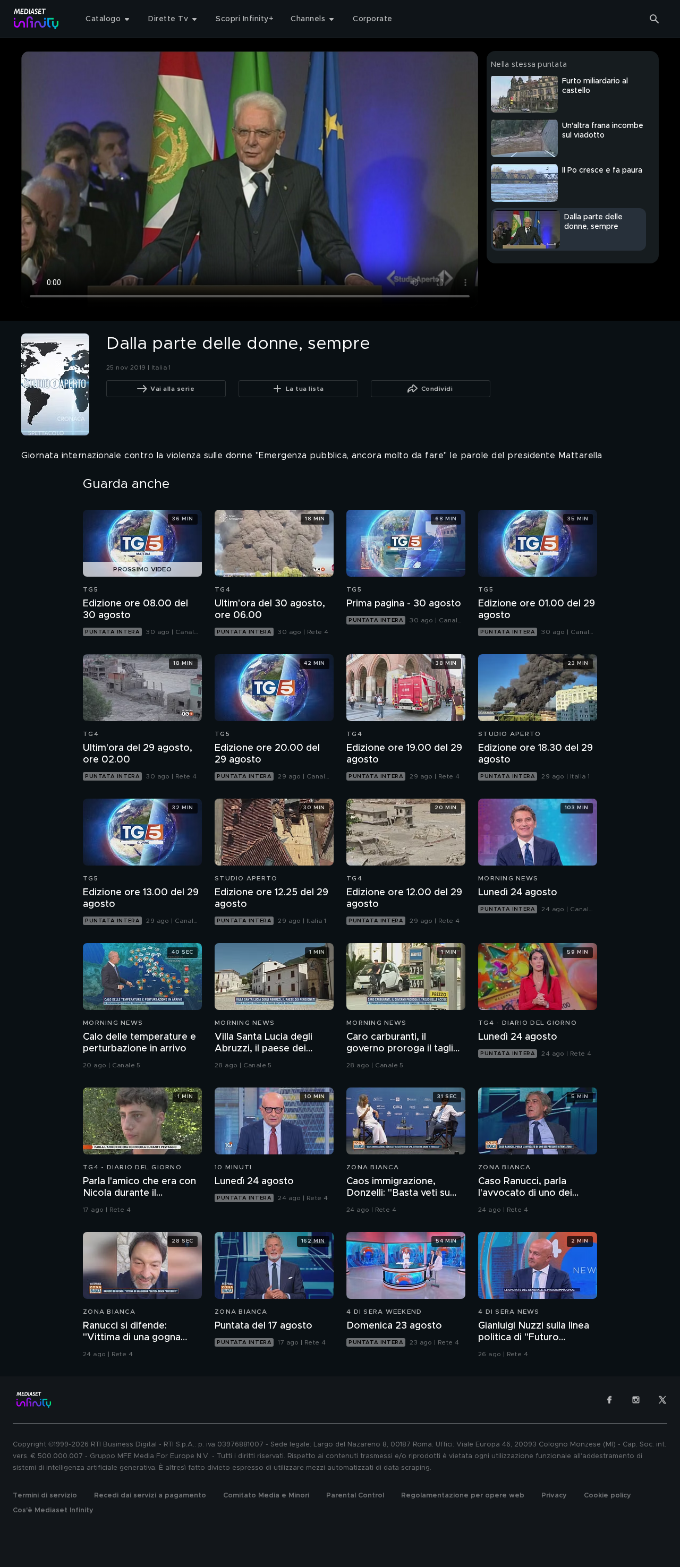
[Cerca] (654, 19)
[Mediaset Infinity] (36, 19)
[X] (662, 1400)
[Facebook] (609, 1400)
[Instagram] (636, 1400)
